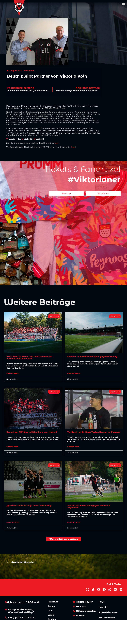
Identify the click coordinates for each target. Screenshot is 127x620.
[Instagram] (87, 589)
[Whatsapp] (109, 589)
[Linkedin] (121, 589)
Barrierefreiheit (107, 617)
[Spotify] (115, 589)
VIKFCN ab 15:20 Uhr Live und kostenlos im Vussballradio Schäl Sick (29, 357)
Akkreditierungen (108, 612)
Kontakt (103, 607)
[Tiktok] (93, 589)
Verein (51, 615)
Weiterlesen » (12, 373)
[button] (123, 3)
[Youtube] (98, 589)
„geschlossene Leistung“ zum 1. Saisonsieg (28, 505)
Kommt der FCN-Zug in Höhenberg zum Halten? (31, 432)
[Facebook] (104, 589)
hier (56, 143)
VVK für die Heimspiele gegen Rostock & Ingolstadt (88, 506)
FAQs (102, 602)
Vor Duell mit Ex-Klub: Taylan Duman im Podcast (93, 432)
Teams (51, 606)
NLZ (50, 610)
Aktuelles (53, 602)
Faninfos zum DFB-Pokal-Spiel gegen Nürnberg (92, 356)
